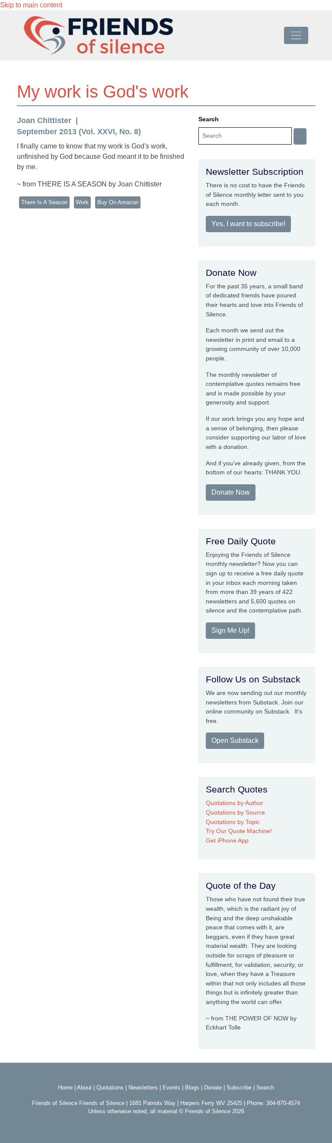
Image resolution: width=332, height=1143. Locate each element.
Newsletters (143, 1087)
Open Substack (235, 740)
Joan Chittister (44, 120)
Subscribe (239, 1087)
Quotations (110, 1087)
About (84, 1087)
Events (171, 1087)
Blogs (192, 1087)
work (82, 202)
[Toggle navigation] (296, 35)
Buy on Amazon (117, 202)
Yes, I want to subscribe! (248, 223)
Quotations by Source (235, 812)
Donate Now (230, 492)
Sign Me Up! (230, 630)
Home (65, 1087)
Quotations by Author (234, 802)
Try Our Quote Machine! (239, 830)
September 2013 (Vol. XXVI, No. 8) (79, 131)
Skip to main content (31, 5)
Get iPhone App (227, 840)
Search (208, 119)
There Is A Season (44, 202)
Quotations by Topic (233, 821)
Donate (213, 1087)
